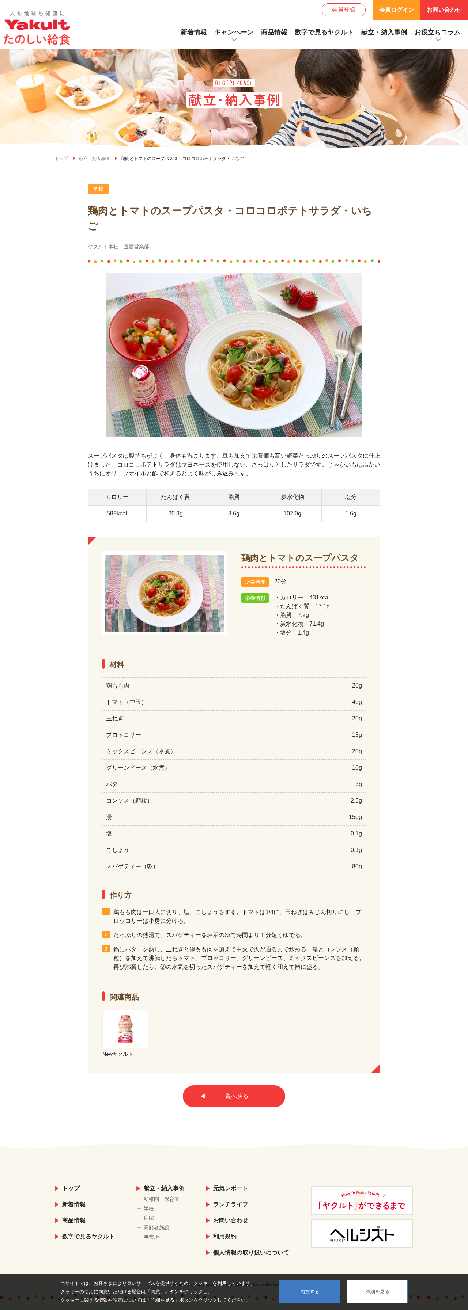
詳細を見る (377, 1291)
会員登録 (343, 10)
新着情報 (194, 32)
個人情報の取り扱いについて (251, 1252)
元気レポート (230, 1188)
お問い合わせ (444, 10)
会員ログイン (396, 10)
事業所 (151, 1237)
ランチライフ (230, 1204)
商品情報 (274, 32)
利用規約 (225, 1236)
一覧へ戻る (234, 1096)
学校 (149, 1208)
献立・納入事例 (384, 32)
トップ (71, 1188)
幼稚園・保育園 (162, 1199)
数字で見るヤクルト (324, 32)
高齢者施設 (156, 1227)
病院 (149, 1218)
